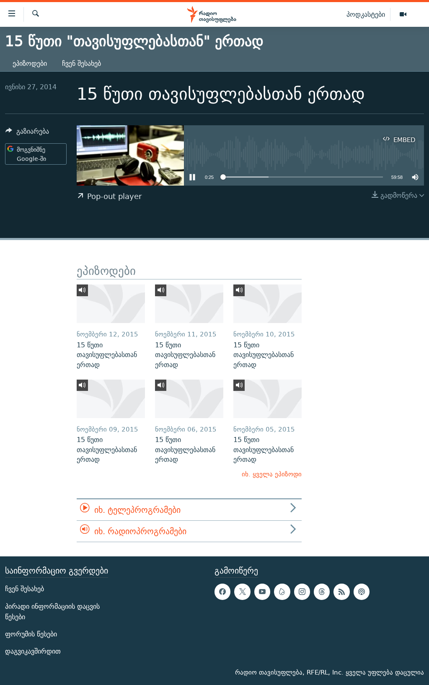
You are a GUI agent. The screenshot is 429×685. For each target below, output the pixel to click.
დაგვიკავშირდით (33, 651)
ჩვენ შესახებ (81, 63)
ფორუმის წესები (31, 634)
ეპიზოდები (30, 63)
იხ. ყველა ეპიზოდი (272, 474)
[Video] (403, 14)
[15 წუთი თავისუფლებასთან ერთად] (111, 303)
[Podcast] (362, 592)
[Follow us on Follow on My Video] (282, 592)
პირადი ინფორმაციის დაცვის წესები (52, 611)
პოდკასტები (365, 14)
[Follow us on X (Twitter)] (242, 592)
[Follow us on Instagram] (302, 592)
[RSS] (341, 592)
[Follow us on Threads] (322, 592)
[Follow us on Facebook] (222, 592)
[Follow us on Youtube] (262, 592)
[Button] (27, 133)
